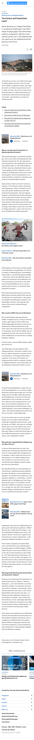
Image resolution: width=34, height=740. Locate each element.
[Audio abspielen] (11, 141)
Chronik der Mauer (8, 730)
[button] (2, 3)
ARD (10, 727)
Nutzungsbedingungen (10, 719)
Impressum (6, 722)
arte (24, 727)
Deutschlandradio (8, 713)
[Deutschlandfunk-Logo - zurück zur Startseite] (17, 3)
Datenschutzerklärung (9, 716)
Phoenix (19, 727)
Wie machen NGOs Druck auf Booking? (17, 115)
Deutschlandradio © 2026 (11, 732)
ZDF (14, 727)
